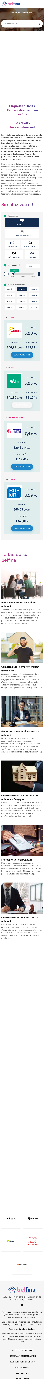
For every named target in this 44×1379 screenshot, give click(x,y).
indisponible (22, 405)
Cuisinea (31, 1329)
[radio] (22, 222)
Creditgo (23, 1329)
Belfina (5, 1322)
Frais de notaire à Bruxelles (16, 859)
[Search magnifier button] (38, 23)
